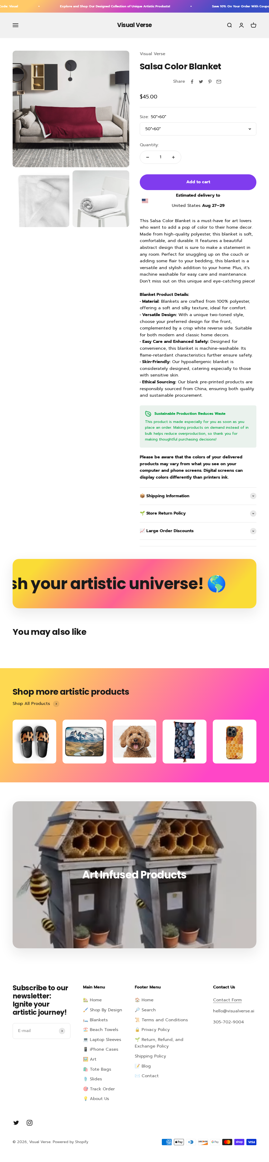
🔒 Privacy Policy (152, 1030)
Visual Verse (152, 54)
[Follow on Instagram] (29, 1122)
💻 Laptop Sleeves (102, 1040)
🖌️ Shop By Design (102, 1010)
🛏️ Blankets (95, 1020)
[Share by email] (218, 81)
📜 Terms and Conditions (161, 1020)
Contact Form (227, 1000)
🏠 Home (144, 1000)
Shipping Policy (150, 1056)
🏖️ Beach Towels (100, 1030)
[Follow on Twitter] (16, 1122)
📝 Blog (143, 1066)
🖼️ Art (89, 1059)
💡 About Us (96, 1099)
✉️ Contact (147, 1076)
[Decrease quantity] (147, 157)
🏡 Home (92, 1000)
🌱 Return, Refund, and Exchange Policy (159, 1043)
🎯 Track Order (99, 1089)
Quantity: (149, 145)
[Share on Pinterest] (209, 81)
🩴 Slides (92, 1079)
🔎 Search (145, 1010)
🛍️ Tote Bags (97, 1069)
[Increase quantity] (173, 157)
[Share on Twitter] (200, 81)
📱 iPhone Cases (100, 1049)
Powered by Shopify (70, 1142)
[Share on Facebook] (192, 81)
